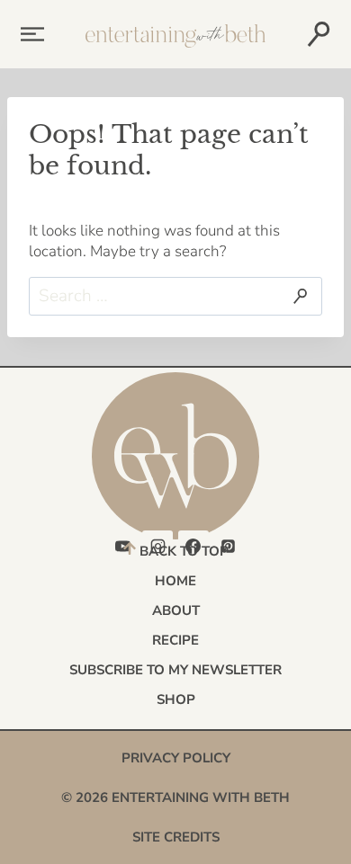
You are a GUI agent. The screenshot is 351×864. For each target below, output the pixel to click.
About (176, 610)
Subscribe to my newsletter (175, 670)
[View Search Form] (318, 34)
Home (175, 581)
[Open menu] (29, 33)
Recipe (175, 640)
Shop (176, 699)
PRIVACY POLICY (176, 758)
